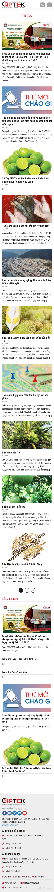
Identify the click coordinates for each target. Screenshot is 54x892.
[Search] (42, 4)
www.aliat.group (10, 825)
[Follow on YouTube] (24, 813)
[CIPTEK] (16, 5)
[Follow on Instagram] (9, 813)
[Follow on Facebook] (4, 813)
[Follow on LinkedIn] (19, 813)
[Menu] (49, 4)
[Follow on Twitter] (14, 813)
